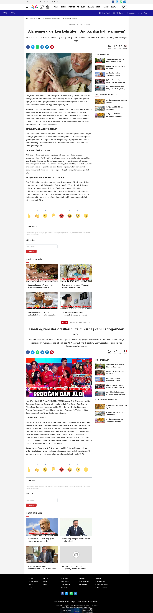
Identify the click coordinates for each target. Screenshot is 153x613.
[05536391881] (121, 2)
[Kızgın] (61, 212)
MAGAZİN (91, 7)
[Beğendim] (29, 212)
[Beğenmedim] (53, 212)
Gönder (31, 251)
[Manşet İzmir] (40, 7)
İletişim (36, 2)
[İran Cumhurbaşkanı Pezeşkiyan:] (42, 527)
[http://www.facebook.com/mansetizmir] (113, 2)
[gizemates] (124, 2)
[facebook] (28, 47)
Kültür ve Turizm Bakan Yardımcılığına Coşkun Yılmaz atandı (42, 567)
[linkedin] (47, 47)
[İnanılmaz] (78, 212)
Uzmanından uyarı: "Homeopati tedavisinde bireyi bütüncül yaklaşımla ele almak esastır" (40, 286)
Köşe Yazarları (65, 584)
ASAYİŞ (30, 578)
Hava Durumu (100, 581)
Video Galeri (105, 13)
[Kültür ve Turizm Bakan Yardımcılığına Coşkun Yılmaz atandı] (42, 554)
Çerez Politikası (45, 2)
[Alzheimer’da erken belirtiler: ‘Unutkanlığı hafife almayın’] (59, 72)
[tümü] (119, 7)
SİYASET (105, 7)
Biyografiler (64, 587)
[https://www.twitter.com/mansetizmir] (117, 2)
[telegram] (42, 47)
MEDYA (45, 581)
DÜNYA (113, 7)
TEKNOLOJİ (81, 7)
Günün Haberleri (83, 581)
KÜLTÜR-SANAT (33, 581)
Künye (29, 2)
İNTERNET (71, 7)
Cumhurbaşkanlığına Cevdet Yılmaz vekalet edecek (76, 540)
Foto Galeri (119, 13)
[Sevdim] (45, 212)
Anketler (98, 578)
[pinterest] (52, 47)
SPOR (98, 7)
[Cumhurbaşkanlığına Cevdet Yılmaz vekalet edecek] (76, 527)
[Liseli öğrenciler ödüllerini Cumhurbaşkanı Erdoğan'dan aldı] (59, 377)
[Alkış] (37, 212)
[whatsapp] (37, 47)
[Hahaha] (70, 212)
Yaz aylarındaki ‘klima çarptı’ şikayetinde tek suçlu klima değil (74, 314)
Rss (55, 601)
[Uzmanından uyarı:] (42, 273)
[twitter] (33, 47)
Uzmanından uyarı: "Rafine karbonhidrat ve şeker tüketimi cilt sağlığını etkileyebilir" (41, 314)
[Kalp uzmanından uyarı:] (76, 273)
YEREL (56, 7)
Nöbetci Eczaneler (101, 587)
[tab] (32, 226)
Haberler (32, 19)
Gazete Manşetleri (101, 584)
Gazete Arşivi (82, 584)
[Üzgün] (86, 212)
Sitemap (61, 601)
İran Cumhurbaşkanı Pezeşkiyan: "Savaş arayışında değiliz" (41, 540)
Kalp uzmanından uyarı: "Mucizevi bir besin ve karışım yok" (75, 286)
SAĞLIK (38, 19)
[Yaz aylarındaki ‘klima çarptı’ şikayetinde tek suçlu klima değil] (76, 300)
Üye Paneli (144, 13)
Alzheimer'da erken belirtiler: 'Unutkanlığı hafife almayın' (60, 19)
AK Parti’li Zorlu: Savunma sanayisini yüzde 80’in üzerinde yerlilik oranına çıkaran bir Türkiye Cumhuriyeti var (75, 567)
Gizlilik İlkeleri (56, 2)
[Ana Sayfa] (27, 19)
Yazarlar (132, 13)
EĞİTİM (63, 7)
